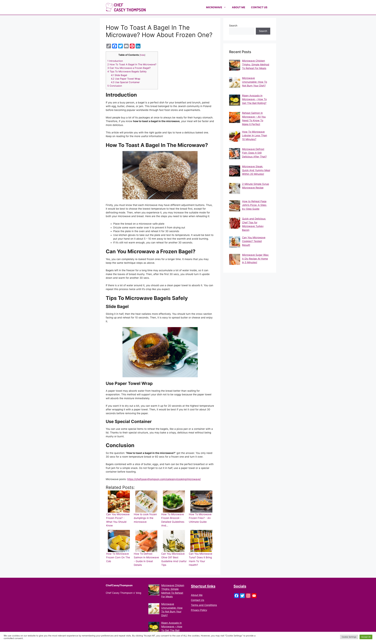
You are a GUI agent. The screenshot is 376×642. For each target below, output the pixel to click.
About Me (197, 595)
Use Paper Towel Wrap (125, 78)
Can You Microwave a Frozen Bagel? (129, 67)
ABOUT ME (238, 7)
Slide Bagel (119, 75)
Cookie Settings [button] (349, 637)
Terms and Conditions (204, 605)
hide (142, 55)
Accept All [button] (366, 637)
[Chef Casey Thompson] (126, 7)
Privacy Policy (199, 610)
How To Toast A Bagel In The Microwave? (131, 64)
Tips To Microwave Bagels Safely (127, 71)
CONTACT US (259, 7)
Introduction (115, 60)
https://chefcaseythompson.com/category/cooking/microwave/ (164, 479)
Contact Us (197, 600)
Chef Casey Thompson (169, 7)
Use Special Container (125, 82)
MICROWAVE (214, 7)
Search (233, 25)
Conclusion (114, 85)
